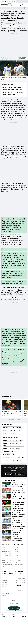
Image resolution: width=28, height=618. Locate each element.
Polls (3, 566)
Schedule (4, 549)
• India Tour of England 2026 (20, 580)
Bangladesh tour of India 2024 (17, 8)
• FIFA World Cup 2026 (20, 576)
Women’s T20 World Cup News (7, 562)
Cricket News (5, 569)
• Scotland (4, 589)
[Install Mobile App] (20, 5)
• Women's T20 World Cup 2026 (20, 574)
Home (2, 8)
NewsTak (8, 1)
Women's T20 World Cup (7, 553)
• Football (16, 551)
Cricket (6, 8)
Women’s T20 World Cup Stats (7, 558)
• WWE (15, 562)
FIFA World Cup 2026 (6, 551)
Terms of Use (14, 606)
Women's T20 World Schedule (6, 556)
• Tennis (16, 553)
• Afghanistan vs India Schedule (20, 590)
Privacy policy (14, 603)
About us (14, 600)
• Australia (4, 575)
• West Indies (5, 591)
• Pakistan (4, 584)
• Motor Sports (17, 560)
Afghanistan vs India (7, 564)
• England (4, 586)
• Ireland (4, 595)
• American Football (18, 564)
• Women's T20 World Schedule (20, 588)
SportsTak (3, 1)
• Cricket (16, 547)
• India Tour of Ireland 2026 (20, 582)
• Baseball (16, 566)
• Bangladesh (5, 580)
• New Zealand (5, 593)
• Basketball (17, 558)
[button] (11, 408)
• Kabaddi (16, 556)
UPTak (12, 1)
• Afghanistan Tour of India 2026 (20, 578)
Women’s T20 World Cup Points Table (7, 560)
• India (3, 578)
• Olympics (16, 549)
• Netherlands (5, 582)
